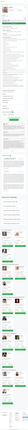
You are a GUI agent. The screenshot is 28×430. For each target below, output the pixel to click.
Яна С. (8, 266)
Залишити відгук (14, 119)
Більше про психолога (7, 261)
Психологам (11, 416)
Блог (10, 423)
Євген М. (8, 389)
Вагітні (15, 31)
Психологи (6, 4)
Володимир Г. (9, 299)
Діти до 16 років (19, 31)
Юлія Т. (8, 249)
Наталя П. (21, 232)
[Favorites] (24, 1)
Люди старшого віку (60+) (9, 31)
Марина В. (9, 282)
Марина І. (21, 299)
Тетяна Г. (21, 335)
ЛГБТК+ (4, 31)
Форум (10, 417)
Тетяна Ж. (9, 316)
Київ (10, 4)
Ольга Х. (8, 372)
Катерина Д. (9, 335)
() (5, 114)
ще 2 (15, 306)
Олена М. (8, 232)
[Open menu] (26, 1)
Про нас (10, 419)
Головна (3, 4)
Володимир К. (22, 266)
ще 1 (2, 306)
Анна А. (21, 372)
